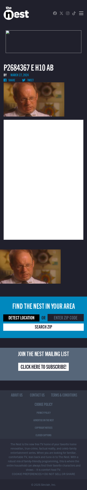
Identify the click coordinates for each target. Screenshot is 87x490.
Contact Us (37, 394)
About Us (16, 394)
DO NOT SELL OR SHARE (59, 474)
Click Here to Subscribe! (43, 366)
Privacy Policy (44, 412)
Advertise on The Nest (43, 420)
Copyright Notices (43, 427)
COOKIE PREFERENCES (27, 474)
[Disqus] (43, 179)
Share (11, 80)
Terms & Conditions (64, 394)
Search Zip (43, 326)
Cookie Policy (44, 404)
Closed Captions (43, 435)
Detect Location (21, 317)
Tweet (30, 80)
